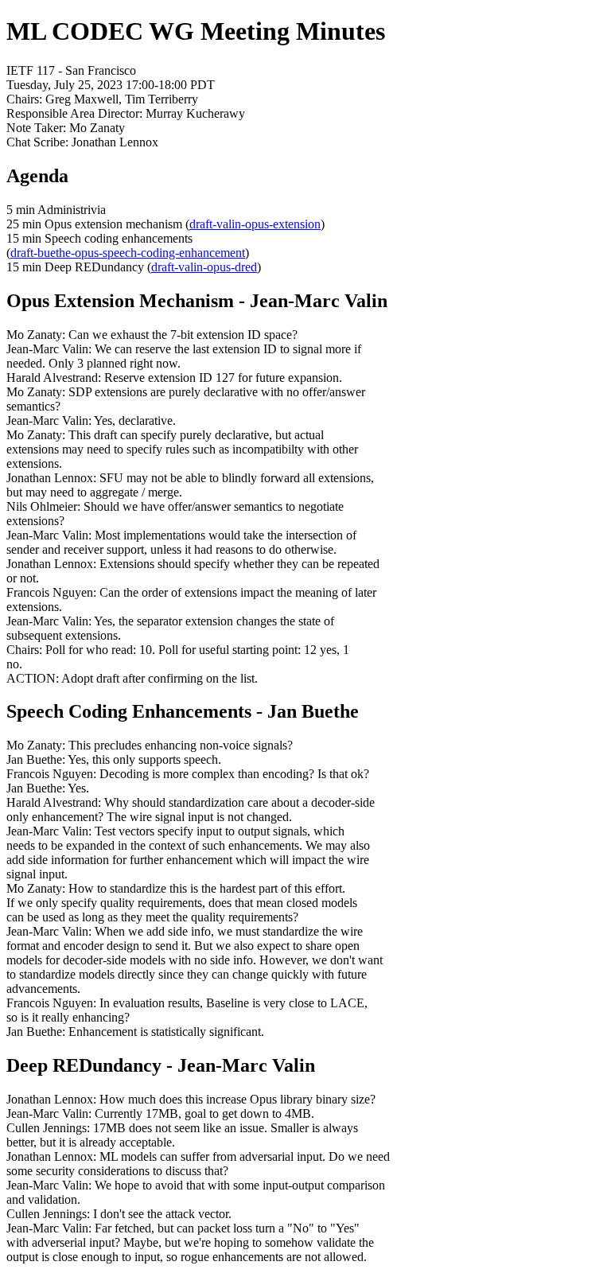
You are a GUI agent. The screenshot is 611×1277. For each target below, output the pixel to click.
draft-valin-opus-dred (204, 267)
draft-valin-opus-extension (255, 224)
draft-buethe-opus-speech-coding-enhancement (127, 252)
